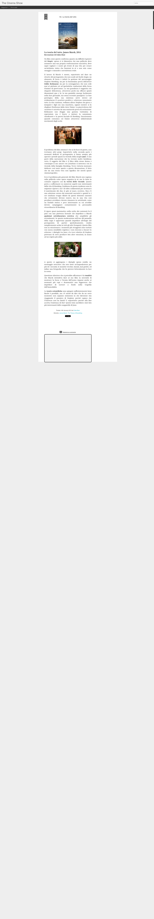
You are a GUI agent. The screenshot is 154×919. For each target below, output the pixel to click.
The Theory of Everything (75, 313)
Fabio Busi (77, 310)
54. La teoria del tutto (67, 16)
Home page (14, 7)
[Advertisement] (101, 42)
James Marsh (63, 313)
